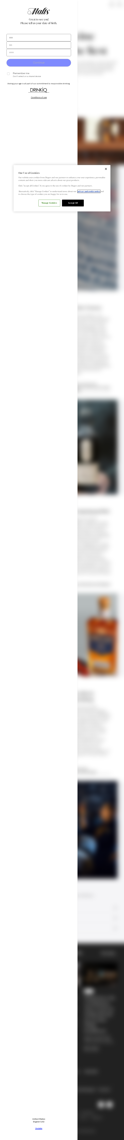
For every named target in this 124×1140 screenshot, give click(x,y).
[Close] (105, 168)
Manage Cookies (49, 202)
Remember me (21, 73)
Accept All (73, 202)
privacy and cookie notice (89, 191)
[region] (62, 188)
